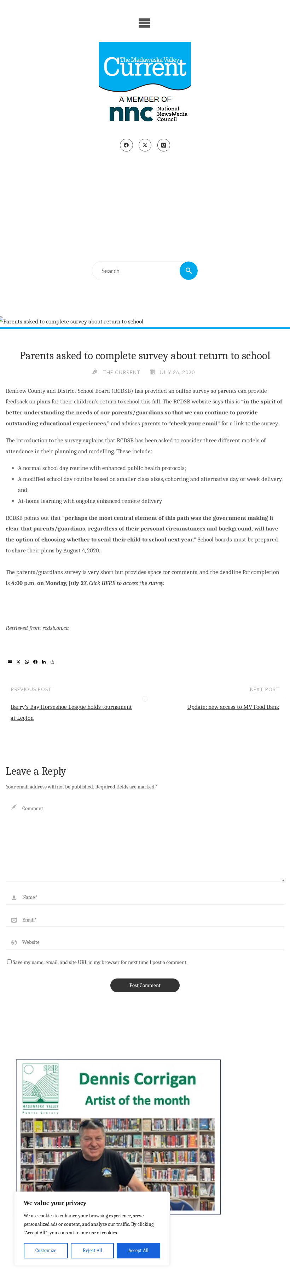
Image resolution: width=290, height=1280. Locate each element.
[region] (92, 1229)
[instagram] (163, 145)
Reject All (92, 1250)
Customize (45, 1250)
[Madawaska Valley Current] (145, 84)
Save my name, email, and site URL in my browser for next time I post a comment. (100, 962)
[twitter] (145, 145)
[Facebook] (126, 145)
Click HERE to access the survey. (126, 583)
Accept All (138, 1250)
